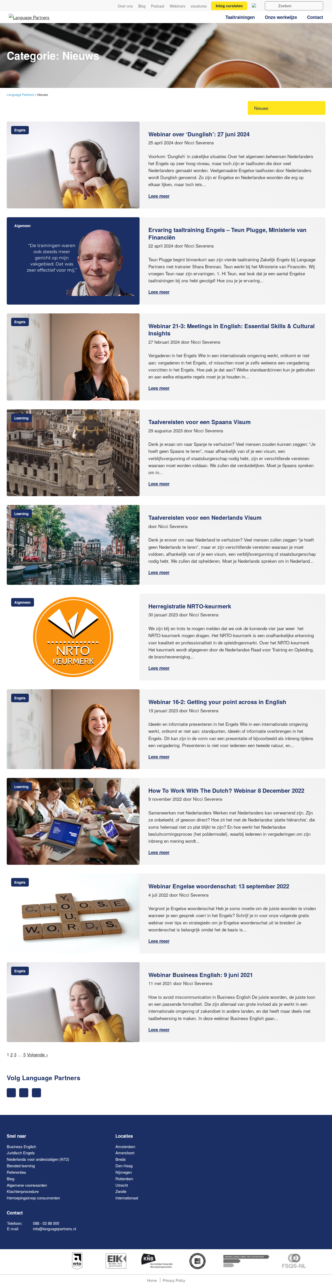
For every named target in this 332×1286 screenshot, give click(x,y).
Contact (315, 17)
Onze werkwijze (281, 17)
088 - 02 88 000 (46, 1223)
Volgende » (37, 1054)
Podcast (157, 6)
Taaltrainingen (240, 17)
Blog (142, 6)
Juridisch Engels (21, 1152)
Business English (21, 1146)
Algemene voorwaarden (27, 1185)
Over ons (125, 6)
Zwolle (120, 1191)
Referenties (16, 1172)
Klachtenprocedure (23, 1191)
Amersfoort (124, 1152)
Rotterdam (124, 1178)
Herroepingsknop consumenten (33, 1197)
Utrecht (121, 1185)
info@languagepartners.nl (54, 1228)
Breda (120, 1159)
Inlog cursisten (229, 5)
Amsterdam (125, 1146)
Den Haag (124, 1165)
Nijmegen (123, 1172)
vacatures (199, 6)
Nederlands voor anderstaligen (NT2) (38, 1159)
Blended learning (21, 1165)
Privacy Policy (174, 1280)
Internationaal (126, 1197)
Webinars (177, 6)
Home (152, 1280)
